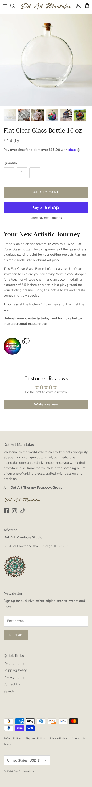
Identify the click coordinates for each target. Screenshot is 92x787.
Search (9, 691)
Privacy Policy (14, 677)
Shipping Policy (15, 670)
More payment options (46, 218)
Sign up (15, 635)
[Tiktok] (22, 510)
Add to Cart (46, 192)
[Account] (77, 6)
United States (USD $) (23, 760)
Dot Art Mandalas (24, 771)
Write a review (46, 404)
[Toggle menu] (5, 6)
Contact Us (12, 684)
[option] (46, 60)
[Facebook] (6, 510)
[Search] (15, 6)
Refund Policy (14, 663)
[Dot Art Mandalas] (46, 6)
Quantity (10, 163)
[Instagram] (14, 510)
